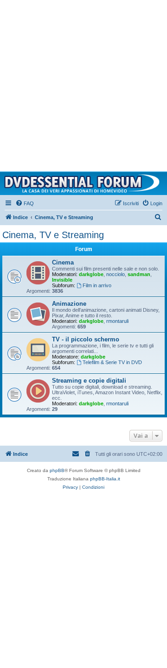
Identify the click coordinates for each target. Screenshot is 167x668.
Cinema (63, 262)
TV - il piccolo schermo (85, 339)
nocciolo (115, 274)
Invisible (62, 280)
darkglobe (91, 274)
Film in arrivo (97, 285)
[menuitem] (24, 203)
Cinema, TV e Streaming (53, 235)
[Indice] (83, 183)
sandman (139, 274)
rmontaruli (117, 321)
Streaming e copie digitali (89, 380)
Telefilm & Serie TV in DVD (112, 362)
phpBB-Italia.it (105, 478)
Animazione (69, 303)
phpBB (57, 470)
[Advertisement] (83, 83)
